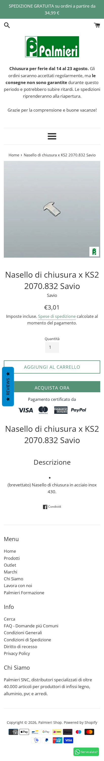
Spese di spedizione (57, 316)
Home (10, 551)
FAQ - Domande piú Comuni (31, 626)
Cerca (9, 619)
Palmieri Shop (50, 722)
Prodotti (12, 558)
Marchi (10, 572)
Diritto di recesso (20, 646)
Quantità (52, 338)
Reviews (8, 386)
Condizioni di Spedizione (27, 640)
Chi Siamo (13, 579)
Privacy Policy (17, 653)
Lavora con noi (18, 585)
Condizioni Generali (23, 632)
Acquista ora (52, 388)
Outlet (10, 565)
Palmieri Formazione (24, 592)
